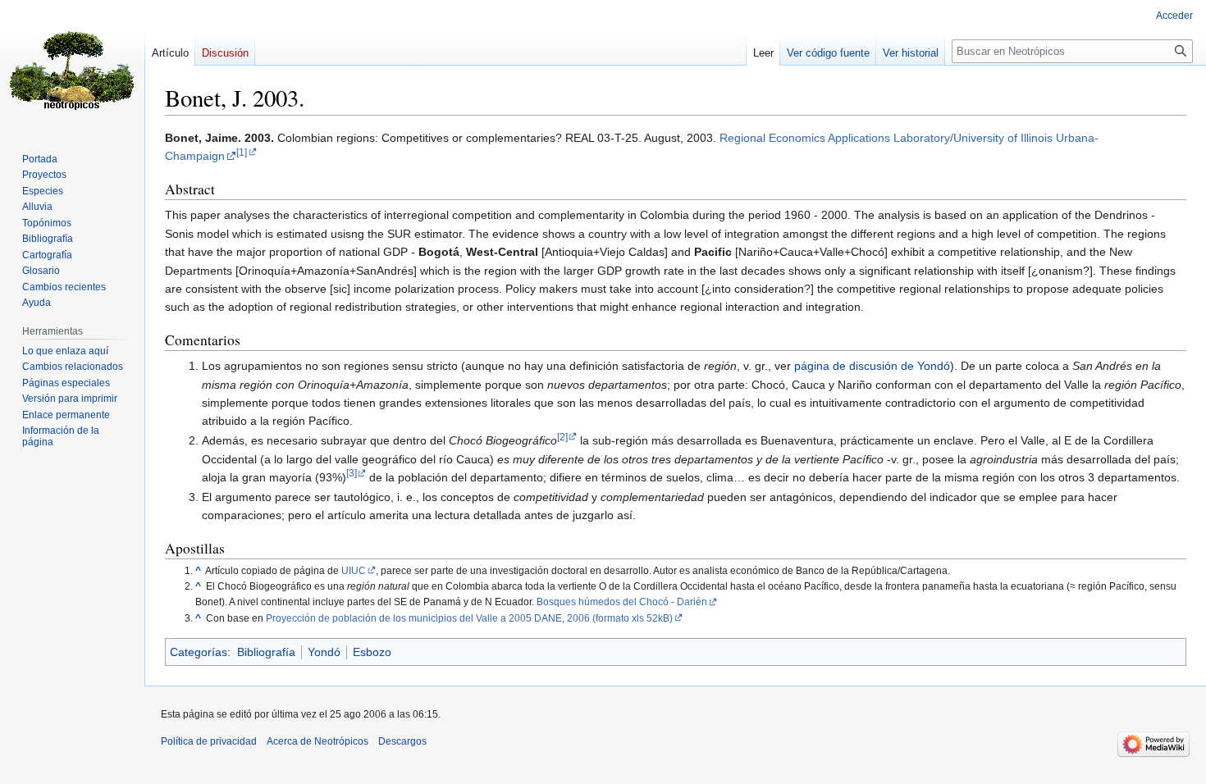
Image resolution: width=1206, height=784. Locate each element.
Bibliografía (266, 652)
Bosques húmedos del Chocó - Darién (622, 601)
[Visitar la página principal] (72, 65)
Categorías (198, 652)
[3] (351, 472)
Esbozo (372, 652)
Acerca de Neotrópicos (317, 741)
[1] (241, 152)
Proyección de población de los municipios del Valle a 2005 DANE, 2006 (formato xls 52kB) (469, 618)
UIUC (353, 570)
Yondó (324, 652)
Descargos (402, 741)
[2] (562, 436)
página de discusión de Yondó (872, 365)
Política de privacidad (209, 741)
